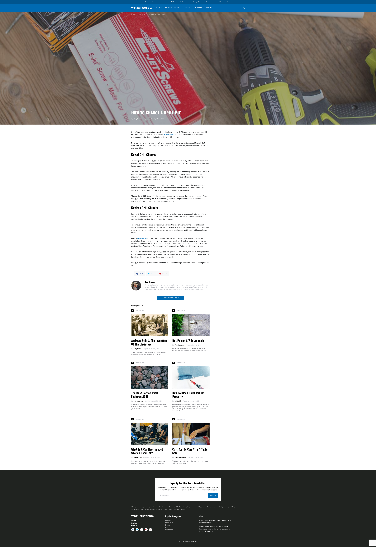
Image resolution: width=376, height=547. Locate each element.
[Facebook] (132, 529)
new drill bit (142, 238)
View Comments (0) (169, 298)
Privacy (134, 525)
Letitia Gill (178, 401)
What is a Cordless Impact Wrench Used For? (147, 451)
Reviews (168, 520)
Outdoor (168, 527)
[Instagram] (141, 529)
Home (133, 14)
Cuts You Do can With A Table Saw (189, 451)
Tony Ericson (138, 119)
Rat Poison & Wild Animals (188, 340)
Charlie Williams (180, 457)
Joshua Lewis (138, 401)
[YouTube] (150, 529)
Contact (134, 523)
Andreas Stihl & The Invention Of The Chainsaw (149, 342)
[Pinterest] (146, 529)
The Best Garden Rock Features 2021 (144, 395)
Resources (142, 14)
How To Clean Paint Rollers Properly (188, 395)
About (133, 521)
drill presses (169, 135)
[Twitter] (137, 529)
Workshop (169, 530)
